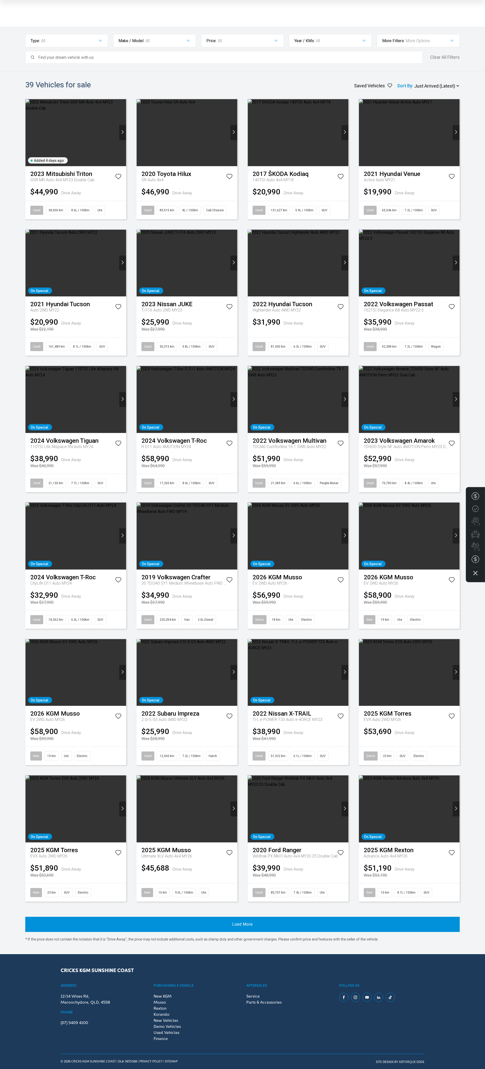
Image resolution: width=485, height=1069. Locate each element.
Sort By (404, 85)
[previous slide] (29, 132)
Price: (211, 40)
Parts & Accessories (264, 1002)
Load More (242, 924)
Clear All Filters (445, 57)
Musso (160, 1002)
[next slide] (122, 132)
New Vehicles (166, 1020)
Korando (161, 1014)
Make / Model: (131, 40)
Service (253, 996)
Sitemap (171, 1061)
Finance (161, 1038)
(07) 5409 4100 (74, 1022)
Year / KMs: (304, 40)
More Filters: (393, 40)
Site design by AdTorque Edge (400, 1061)
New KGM (163, 996)
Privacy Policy (151, 1061)
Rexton (160, 1008)
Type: (35, 40)
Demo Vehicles (167, 1026)
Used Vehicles (166, 1032)
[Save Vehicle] (118, 177)
